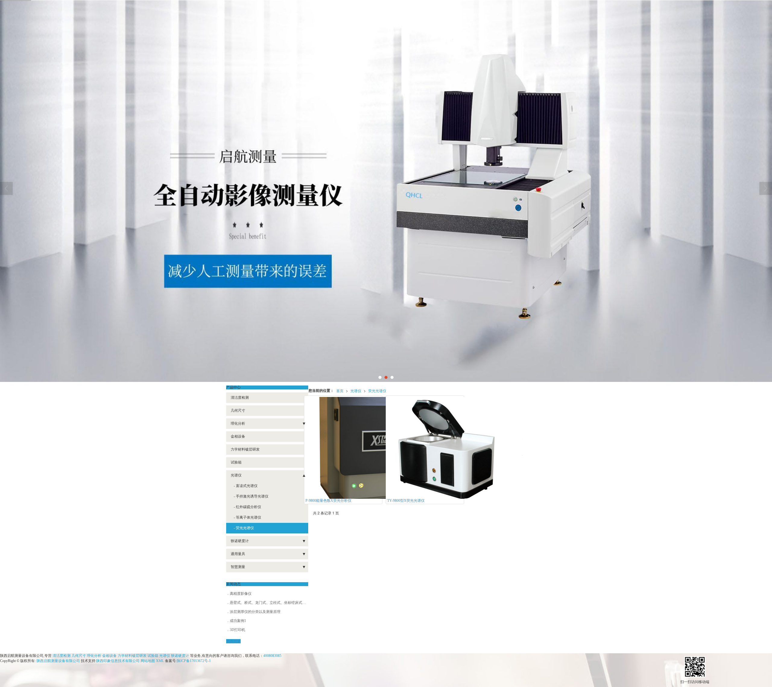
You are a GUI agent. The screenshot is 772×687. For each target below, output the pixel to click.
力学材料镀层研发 (245, 449)
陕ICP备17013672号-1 (194, 661)
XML (160, 661)
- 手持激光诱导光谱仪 (251, 496)
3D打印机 (237, 630)
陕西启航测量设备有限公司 (58, 661)
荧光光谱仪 (377, 390)
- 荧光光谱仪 (244, 528)
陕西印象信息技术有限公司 (118, 661)
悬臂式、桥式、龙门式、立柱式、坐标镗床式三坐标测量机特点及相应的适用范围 (295, 603)
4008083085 (272, 656)
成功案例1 (238, 621)
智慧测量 (238, 567)
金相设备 (238, 436)
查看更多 (233, 641)
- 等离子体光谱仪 (247, 517)
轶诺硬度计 (240, 541)
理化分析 (238, 423)
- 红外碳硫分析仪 (247, 507)
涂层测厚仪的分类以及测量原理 (255, 612)
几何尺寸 (238, 410)
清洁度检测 (240, 397)
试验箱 (236, 462)
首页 (339, 390)
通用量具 (238, 554)
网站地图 (148, 661)
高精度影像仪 (241, 594)
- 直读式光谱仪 (246, 486)
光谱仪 (355, 390)
